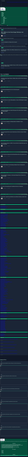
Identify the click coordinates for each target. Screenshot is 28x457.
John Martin (2, 52)
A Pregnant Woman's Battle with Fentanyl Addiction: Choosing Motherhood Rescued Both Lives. (8, 353)
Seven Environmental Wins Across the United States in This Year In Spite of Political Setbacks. (13, 132)
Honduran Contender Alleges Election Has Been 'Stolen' (7, 446)
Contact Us (3, 23)
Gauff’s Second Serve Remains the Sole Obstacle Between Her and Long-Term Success (14, 154)
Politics (4, 20)
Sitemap (8, 455)
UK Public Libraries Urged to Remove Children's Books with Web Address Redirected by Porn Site (14, 79)
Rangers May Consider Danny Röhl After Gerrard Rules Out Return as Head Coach (13, 196)
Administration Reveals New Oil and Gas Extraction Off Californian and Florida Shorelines (8, 344)
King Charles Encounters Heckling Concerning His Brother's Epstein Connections (7, 347)
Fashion (2, 452)
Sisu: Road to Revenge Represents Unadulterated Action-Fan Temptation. (12, 186)
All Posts (3, 450)
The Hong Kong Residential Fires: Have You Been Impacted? (10, 89)
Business (3, 13)
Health (4, 17)
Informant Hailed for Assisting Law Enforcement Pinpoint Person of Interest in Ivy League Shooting (13, 175)
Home (2, 12)
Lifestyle (4, 18)
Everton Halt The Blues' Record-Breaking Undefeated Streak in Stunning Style (13, 164)
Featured (3, 15)
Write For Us (1, 455)
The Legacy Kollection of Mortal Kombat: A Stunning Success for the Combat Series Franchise (8, 350)
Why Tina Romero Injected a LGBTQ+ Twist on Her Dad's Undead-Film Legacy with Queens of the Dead (14, 143)
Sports (4, 21)
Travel (4, 22)
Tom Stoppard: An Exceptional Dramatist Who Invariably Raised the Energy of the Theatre (11, 444)
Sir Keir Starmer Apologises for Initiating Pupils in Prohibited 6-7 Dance (12, 121)
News (4, 19)
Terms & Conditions (5, 455)
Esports (2, 14)
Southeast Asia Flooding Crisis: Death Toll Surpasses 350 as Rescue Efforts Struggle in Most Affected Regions (14, 111)
